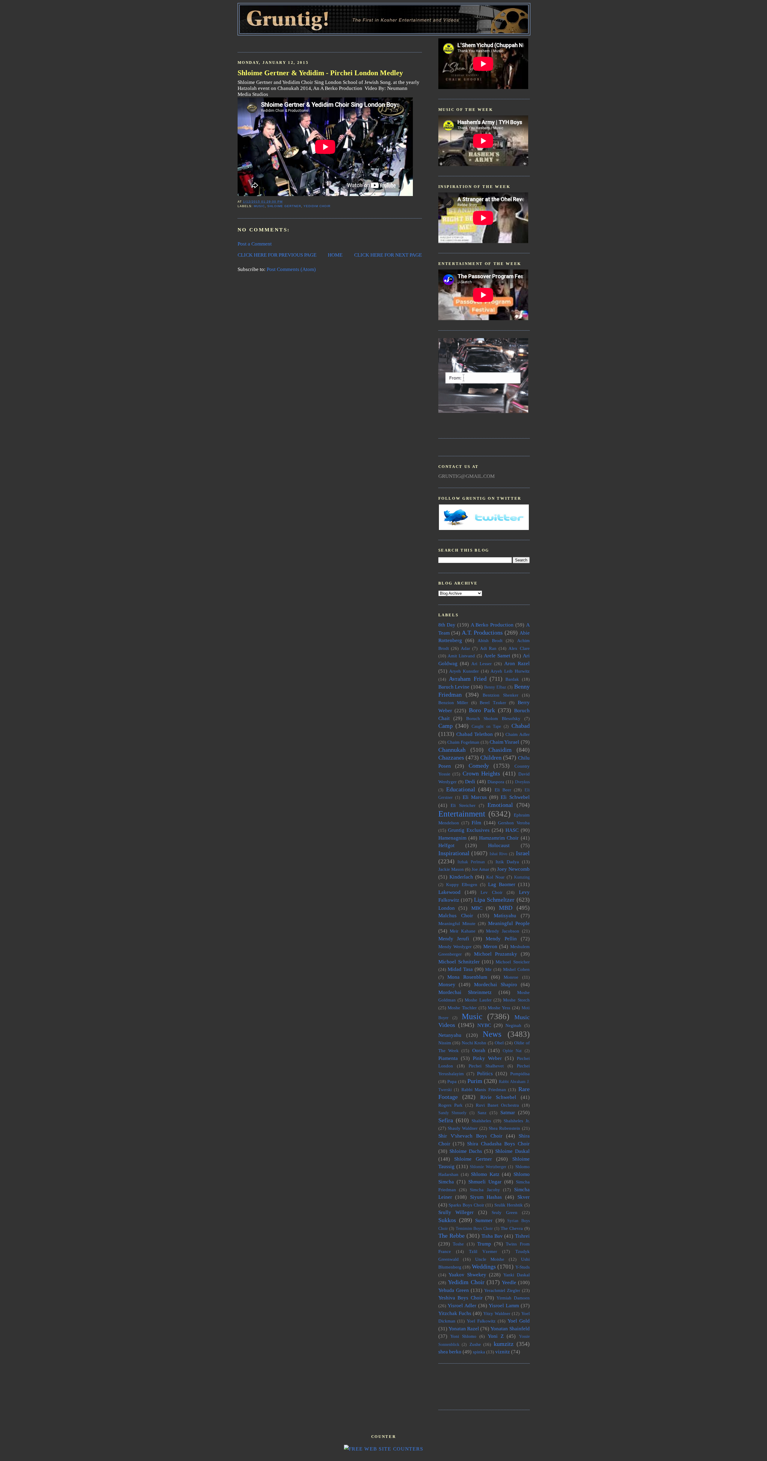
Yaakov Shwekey (467, 1275)
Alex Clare (518, 648)
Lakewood (449, 892)
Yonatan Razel (464, 1329)
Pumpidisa (520, 1073)
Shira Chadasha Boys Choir (498, 1144)
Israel (523, 853)
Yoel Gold (519, 1321)
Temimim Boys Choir (474, 1228)
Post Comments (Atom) (291, 269)
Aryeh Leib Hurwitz (509, 671)
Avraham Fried (468, 678)
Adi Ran (488, 648)
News (492, 1034)
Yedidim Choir (317, 206)
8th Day (447, 625)
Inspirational (453, 853)
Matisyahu (505, 915)
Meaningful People (509, 923)
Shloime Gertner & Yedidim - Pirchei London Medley (320, 73)
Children (491, 757)
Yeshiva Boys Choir (460, 1298)
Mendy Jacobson (502, 930)
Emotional (500, 805)
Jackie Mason (451, 869)
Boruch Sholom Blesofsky (493, 718)
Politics (485, 1073)
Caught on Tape (486, 726)
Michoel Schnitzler (459, 962)
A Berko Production (492, 625)
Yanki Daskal (516, 1274)
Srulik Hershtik (508, 1204)
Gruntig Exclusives (469, 830)
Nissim (444, 1042)
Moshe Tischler (462, 1007)
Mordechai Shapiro (495, 984)
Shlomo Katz (485, 1174)
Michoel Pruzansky (495, 954)
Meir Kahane (462, 930)
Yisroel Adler (462, 1305)
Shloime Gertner (284, 206)
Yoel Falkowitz (481, 1320)
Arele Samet (497, 656)
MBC (476, 908)
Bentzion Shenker (500, 695)
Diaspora (495, 781)
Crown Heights (481, 773)
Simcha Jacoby (485, 1189)
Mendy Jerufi (453, 939)
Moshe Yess (499, 1007)
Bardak (512, 679)
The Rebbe (451, 1235)
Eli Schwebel (515, 797)
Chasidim (500, 749)
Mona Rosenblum (467, 977)
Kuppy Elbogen (461, 884)
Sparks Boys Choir (466, 1204)
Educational (460, 789)
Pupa (452, 1081)
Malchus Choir (455, 915)
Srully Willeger (456, 1212)
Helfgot (446, 845)
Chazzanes (451, 757)
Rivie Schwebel (498, 1097)
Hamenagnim (452, 838)
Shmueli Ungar (485, 1182)
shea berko (449, 1352)
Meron (490, 946)
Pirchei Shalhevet (486, 1065)
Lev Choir (491, 892)
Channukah (452, 749)
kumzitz (504, 1343)
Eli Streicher (463, 805)
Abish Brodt (490, 640)
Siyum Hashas (486, 1197)
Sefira (445, 1120)
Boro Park (482, 710)
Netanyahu (449, 1035)
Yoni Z (496, 1336)
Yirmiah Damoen (513, 1297)
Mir (488, 969)
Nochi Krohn (474, 1042)
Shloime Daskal (512, 1151)
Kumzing (522, 877)
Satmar (507, 1112)
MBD (505, 907)
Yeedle (509, 1282)
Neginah (513, 1025)
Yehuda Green (453, 1290)
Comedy (479, 765)
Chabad (520, 725)
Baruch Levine (454, 687)
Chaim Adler (517, 734)
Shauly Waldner (463, 1128)
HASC (512, 830)
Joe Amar (480, 869)
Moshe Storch (516, 999)
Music (259, 206)
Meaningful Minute (456, 923)
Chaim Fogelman (463, 742)
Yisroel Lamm (504, 1305)
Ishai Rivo (499, 854)
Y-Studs (522, 1266)
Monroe (511, 977)
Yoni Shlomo (463, 1336)
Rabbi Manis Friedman (483, 1089)
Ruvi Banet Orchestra (497, 1105)
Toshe (458, 1243)
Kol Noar (495, 876)
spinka (479, 1351)
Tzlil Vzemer (483, 1251)
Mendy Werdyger (455, 946)
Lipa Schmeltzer (494, 899)
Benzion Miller (453, 702)
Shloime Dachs (465, 1151)
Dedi (470, 781)
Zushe (475, 1344)
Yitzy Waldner (496, 1313)
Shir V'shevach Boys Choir (470, 1136)
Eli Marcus (475, 797)
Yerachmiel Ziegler (502, 1290)
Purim (474, 1081)
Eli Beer (503, 789)
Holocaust (499, 845)
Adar (465, 648)
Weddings (484, 1266)
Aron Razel (516, 663)
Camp (445, 725)
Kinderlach (461, 877)
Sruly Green (504, 1212)
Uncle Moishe (490, 1259)
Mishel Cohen (516, 969)
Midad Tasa (460, 969)
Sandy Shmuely (452, 1113)
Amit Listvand (461, 655)
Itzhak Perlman (471, 862)
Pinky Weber (487, 1058)
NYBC (484, 1025)
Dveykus (522, 782)
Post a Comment (255, 244)
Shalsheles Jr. (517, 1120)
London (446, 908)
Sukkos (447, 1220)
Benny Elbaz (495, 687)
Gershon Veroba (513, 822)
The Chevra (512, 1228)
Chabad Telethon (474, 734)
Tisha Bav (492, 1236)
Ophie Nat (512, 1051)
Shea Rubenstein (504, 1128)
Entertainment (461, 813)
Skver (523, 1197)
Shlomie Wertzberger (488, 1167)
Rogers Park (450, 1105)
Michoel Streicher (512, 961)
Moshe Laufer (478, 999)
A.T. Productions (482, 632)
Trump (484, 1244)
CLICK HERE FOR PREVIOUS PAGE (277, 255)
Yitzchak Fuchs (454, 1313)
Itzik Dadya (507, 861)
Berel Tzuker (493, 702)
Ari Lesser (481, 663)
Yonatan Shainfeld (509, 1329)
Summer (484, 1220)
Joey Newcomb (513, 869)
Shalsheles (481, 1120)
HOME (335, 255)
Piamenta (448, 1058)
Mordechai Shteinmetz (465, 992)
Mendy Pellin (501, 939)
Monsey (446, 984)
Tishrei (522, 1236)
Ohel (499, 1042)
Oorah (478, 1050)
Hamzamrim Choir (499, 838)
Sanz (482, 1112)
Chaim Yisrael (504, 742)
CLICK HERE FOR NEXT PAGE (388, 255)
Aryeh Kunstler (464, 671)
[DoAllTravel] (483, 411)
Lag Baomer (501, 884)
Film (476, 823)
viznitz (502, 1352)
